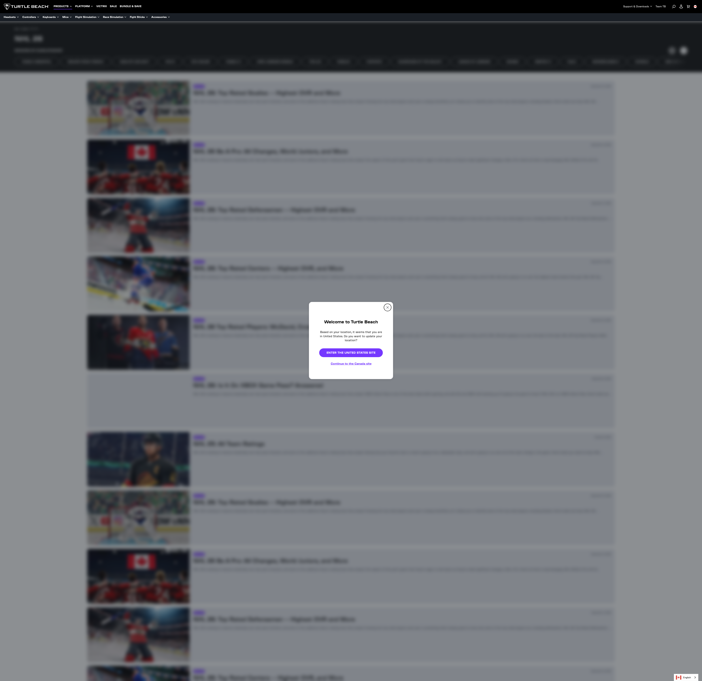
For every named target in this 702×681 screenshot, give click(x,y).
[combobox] (686, 677)
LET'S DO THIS (382, 364)
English (687, 677)
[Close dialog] (412, 302)
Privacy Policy (400, 390)
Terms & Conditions (374, 393)
